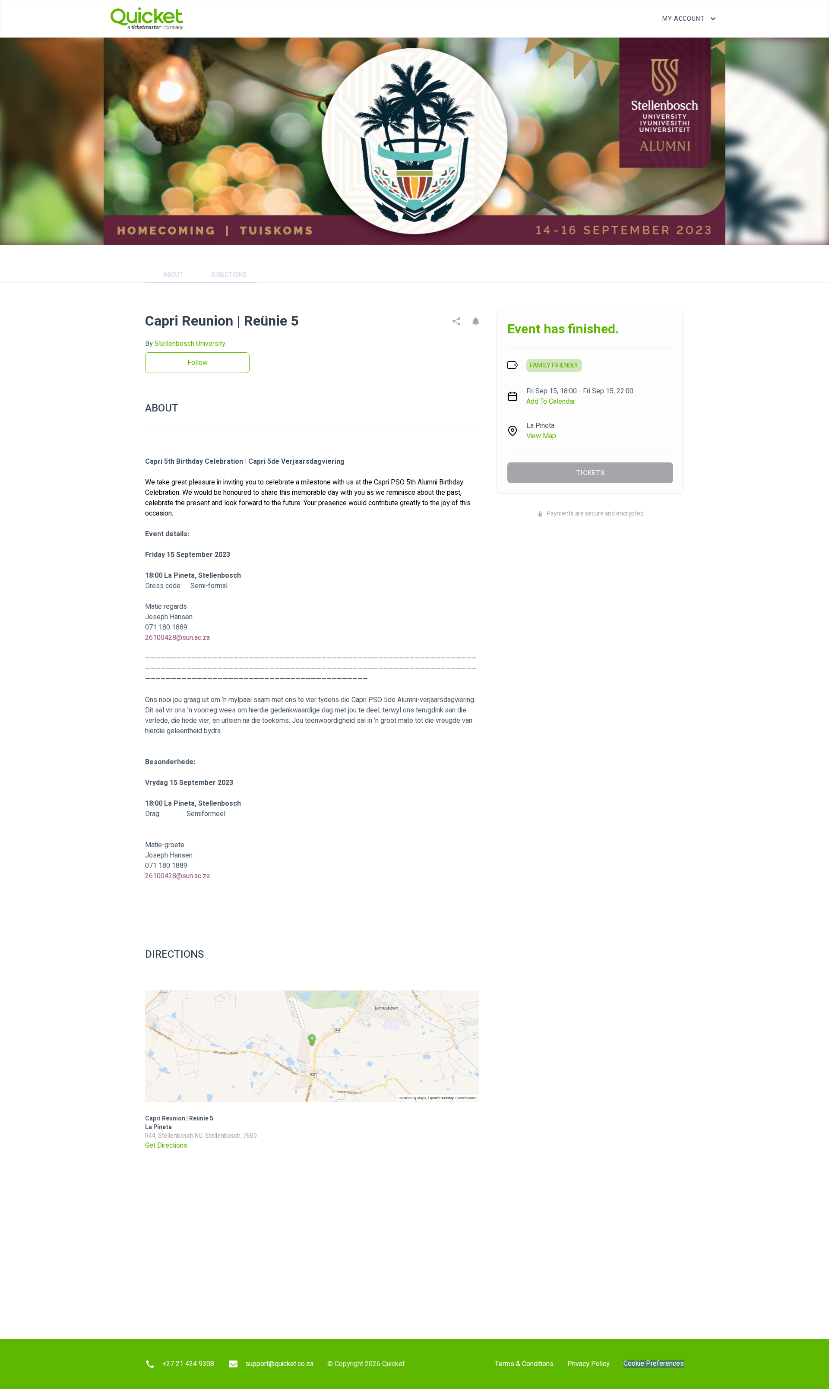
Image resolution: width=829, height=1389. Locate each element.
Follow (197, 363)
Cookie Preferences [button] (653, 1364)
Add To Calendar (550, 401)
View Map (541, 436)
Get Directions (166, 1145)
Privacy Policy (588, 1364)
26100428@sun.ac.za (177, 638)
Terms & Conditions (524, 1364)
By (185, 344)
